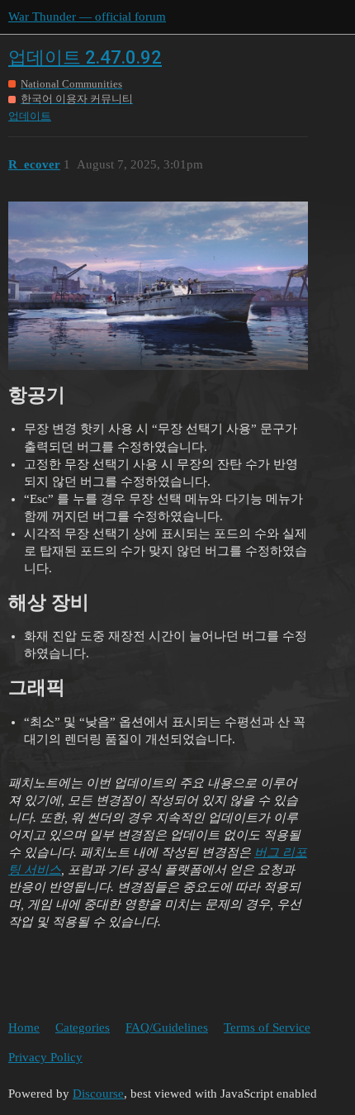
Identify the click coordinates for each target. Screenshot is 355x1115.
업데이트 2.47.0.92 (85, 57)
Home (24, 1027)
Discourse (98, 1093)
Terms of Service (267, 1027)
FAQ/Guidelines (166, 1027)
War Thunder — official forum (87, 16)
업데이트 (29, 116)
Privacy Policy (45, 1057)
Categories (82, 1027)
